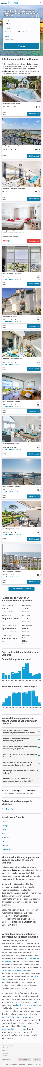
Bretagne (5, 826)
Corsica (4, 830)
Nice (3, 834)
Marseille (5, 838)
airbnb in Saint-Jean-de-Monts (15, 1017)
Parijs (4, 822)
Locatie (6, 20)
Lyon (3, 842)
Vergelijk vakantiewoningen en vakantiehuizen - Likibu (9, 2)
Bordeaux (5, 846)
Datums (7, 28)
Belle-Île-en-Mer (8, 809)
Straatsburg (6, 850)
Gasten (6, 37)
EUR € (36, 1059)
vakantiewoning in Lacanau (14, 970)
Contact (38, 1064)
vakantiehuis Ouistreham (25, 1005)
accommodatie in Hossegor (14, 1029)
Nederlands (25, 1059)
